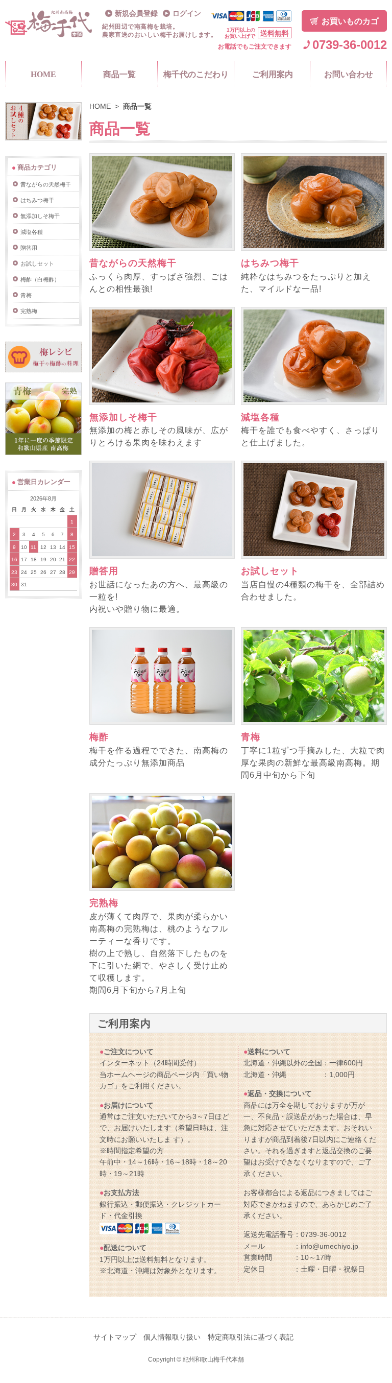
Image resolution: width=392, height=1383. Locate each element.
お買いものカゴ (350, 21)
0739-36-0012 (349, 45)
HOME (43, 74)
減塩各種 (260, 417)
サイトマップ (114, 1337)
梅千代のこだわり (196, 74)
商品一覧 (119, 74)
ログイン (187, 13)
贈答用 (103, 571)
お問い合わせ (348, 74)
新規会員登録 (136, 13)
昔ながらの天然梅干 (133, 263)
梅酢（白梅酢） (40, 279)
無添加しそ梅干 (123, 417)
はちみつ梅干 (270, 263)
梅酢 (99, 737)
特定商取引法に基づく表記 (250, 1337)
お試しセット (270, 571)
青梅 (250, 737)
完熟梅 (103, 903)
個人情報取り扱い (172, 1337)
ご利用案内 (272, 74)
